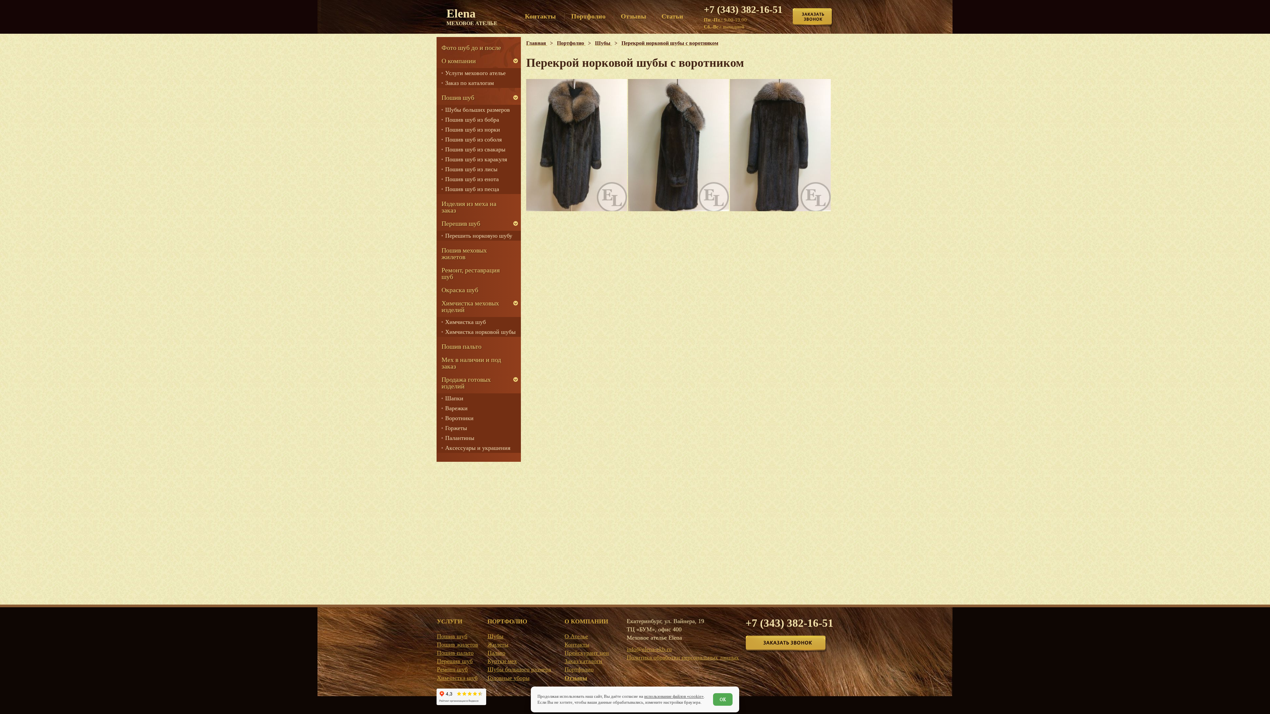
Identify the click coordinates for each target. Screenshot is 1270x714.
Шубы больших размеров (477, 109)
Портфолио (579, 669)
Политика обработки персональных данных (683, 657)
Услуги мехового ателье (475, 73)
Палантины (459, 438)
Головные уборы (508, 678)
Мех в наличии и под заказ (471, 363)
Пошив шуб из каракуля (476, 159)
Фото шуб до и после (471, 47)
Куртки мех (502, 661)
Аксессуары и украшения (477, 448)
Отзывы (576, 678)
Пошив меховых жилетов (464, 253)
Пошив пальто (462, 346)
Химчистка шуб (465, 322)
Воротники (459, 418)
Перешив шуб (461, 223)
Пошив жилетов (457, 644)
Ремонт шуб (452, 669)
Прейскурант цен (587, 653)
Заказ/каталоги (583, 661)
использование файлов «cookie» (674, 696)
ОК (723, 699)
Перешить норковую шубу (478, 235)
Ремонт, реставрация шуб (471, 273)
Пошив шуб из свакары (475, 149)
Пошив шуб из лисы (471, 169)
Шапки (454, 398)
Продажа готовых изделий (466, 383)
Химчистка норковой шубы (480, 332)
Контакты (577, 644)
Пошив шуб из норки (472, 129)
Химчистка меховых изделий (470, 306)
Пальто (496, 653)
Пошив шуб (458, 97)
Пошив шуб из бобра (472, 119)
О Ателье (576, 636)
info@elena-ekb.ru (649, 649)
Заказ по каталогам (469, 83)
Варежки (456, 408)
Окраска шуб (460, 290)
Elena (471, 16)
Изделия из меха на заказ (469, 207)
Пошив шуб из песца (472, 189)
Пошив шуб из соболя (473, 139)
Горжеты (456, 428)
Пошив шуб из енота (472, 179)
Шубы (495, 636)
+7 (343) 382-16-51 (743, 9)
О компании (459, 60)
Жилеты (497, 644)
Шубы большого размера (519, 669)
